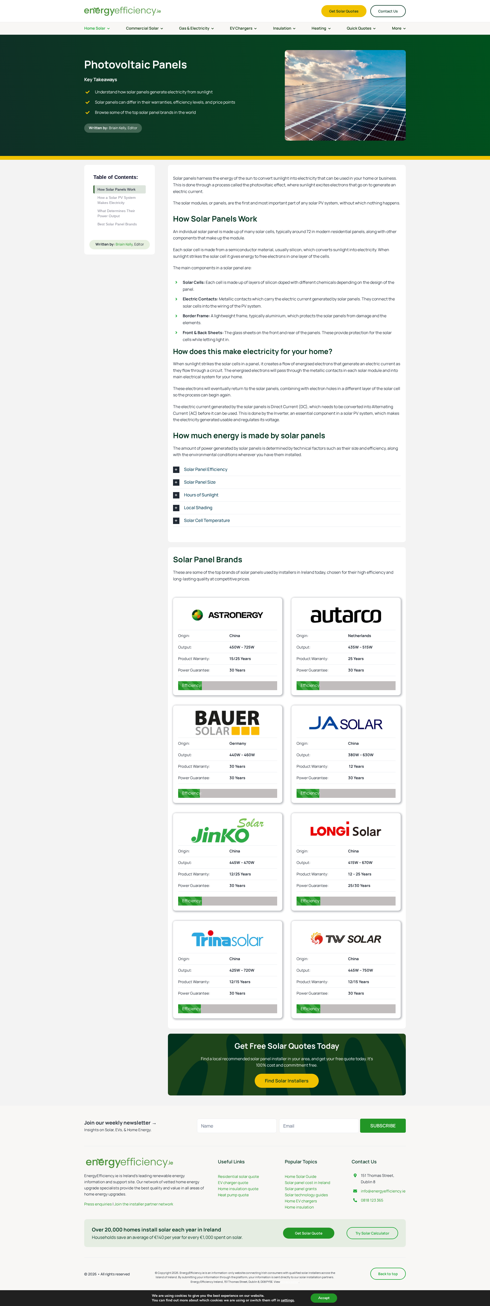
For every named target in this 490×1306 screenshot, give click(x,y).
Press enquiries (98, 1204)
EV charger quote (233, 1182)
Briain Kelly (117, 127)
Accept (323, 1298)
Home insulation (299, 1207)
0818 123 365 (372, 1200)
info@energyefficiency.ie (383, 1191)
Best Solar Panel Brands (117, 224)
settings (287, 1300)
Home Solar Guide (300, 1176)
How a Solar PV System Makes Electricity (116, 200)
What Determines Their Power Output (116, 213)
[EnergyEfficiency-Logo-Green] (122, 7)
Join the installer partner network (143, 1204)
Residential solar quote (238, 1176)
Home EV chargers (301, 1201)
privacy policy (289, 1282)
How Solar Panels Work (116, 189)
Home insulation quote (238, 1188)
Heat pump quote (233, 1195)
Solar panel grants (301, 1188)
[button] (287, 469)
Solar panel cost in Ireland (307, 1182)
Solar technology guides (306, 1195)
